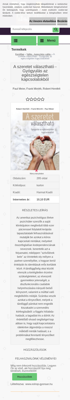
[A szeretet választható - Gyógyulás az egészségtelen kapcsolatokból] (35, 103)
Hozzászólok (24, 376)
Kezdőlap (19, 54)
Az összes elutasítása (42, 21)
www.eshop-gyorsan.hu (39, 384)
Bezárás (62, 21)
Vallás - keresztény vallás (39, 54)
